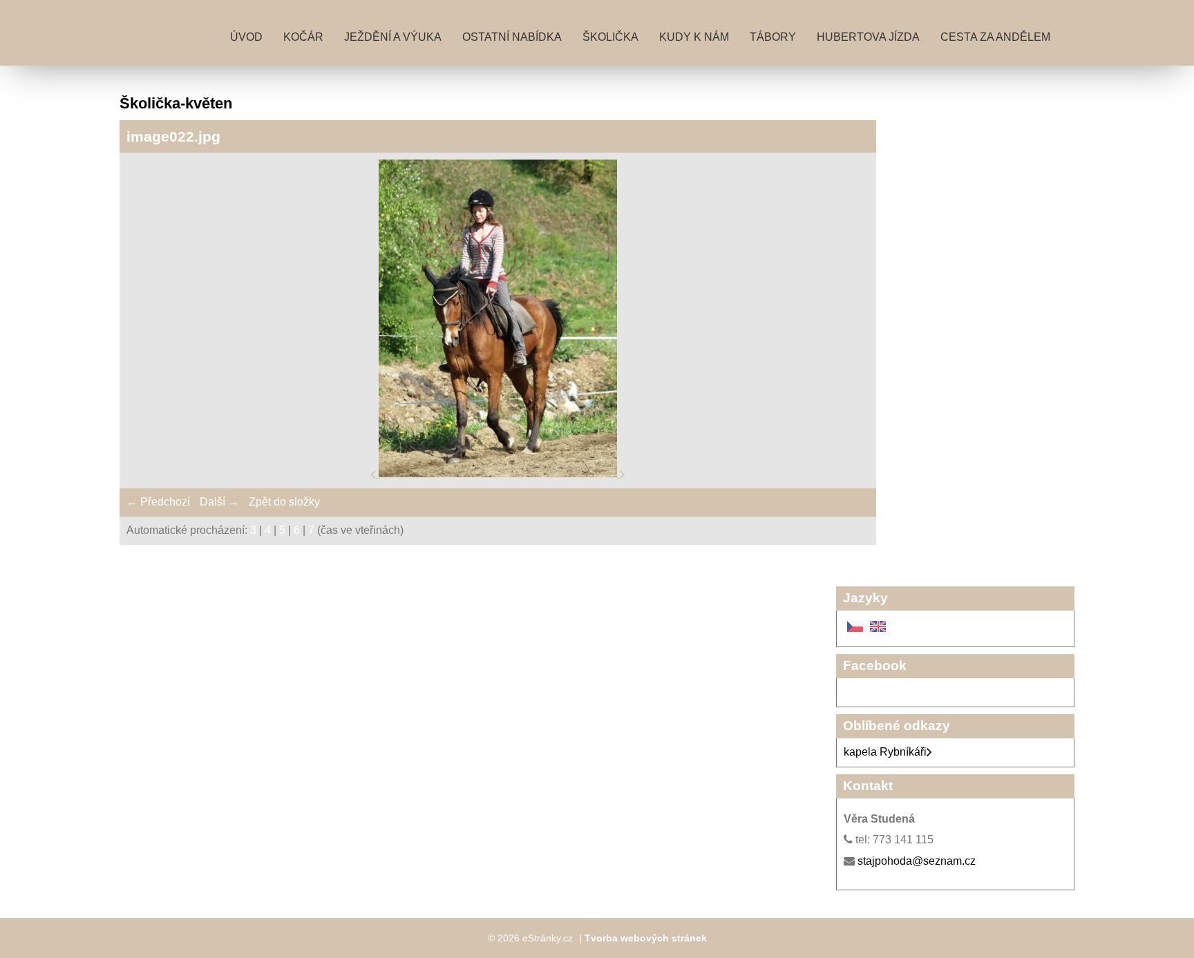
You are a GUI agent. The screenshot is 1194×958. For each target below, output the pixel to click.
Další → (219, 502)
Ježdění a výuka (393, 37)
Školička (610, 37)
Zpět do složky (284, 502)
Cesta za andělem (995, 37)
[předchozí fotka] (374, 473)
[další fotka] (622, 473)
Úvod (246, 37)
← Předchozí (158, 502)
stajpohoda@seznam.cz (916, 861)
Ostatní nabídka (512, 37)
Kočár (303, 37)
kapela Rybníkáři (885, 752)
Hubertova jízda (868, 37)
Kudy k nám (694, 37)
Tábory (773, 37)
